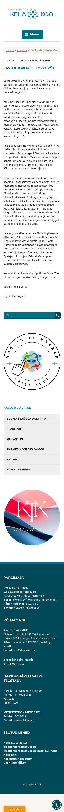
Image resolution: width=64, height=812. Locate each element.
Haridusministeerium (18, 758)
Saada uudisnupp (19, 469)
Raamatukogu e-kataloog (25, 449)
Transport (14, 428)
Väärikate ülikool (15, 762)
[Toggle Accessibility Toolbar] (56, 804)
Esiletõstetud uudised (30, 60)
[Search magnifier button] (58, 315)
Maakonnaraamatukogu (20, 746)
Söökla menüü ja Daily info (26, 418)
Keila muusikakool (16, 743)
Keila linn (10, 754)
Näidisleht (22, 50)
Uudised (46, 60)
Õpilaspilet (15, 439)
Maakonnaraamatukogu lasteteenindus (30, 750)
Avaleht (10, 50)
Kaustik (12, 459)
